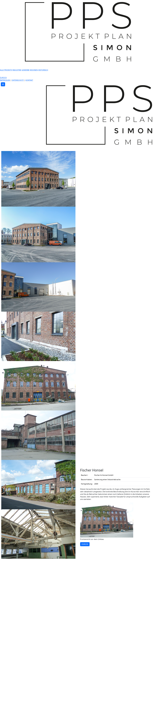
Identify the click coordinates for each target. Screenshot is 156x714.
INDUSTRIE (16, 70)
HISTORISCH (43, 70)
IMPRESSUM (5, 80)
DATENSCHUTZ (18, 80)
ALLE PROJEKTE (6, 70)
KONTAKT (29, 80)
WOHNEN (34, 70)
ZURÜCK (3, 77)
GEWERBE (26, 70)
